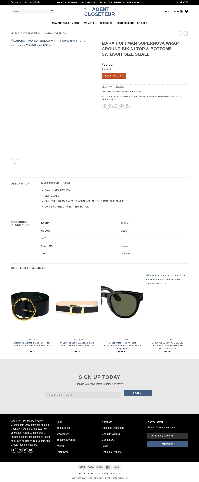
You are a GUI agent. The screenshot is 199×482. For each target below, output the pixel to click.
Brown (124, 231)
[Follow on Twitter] (184, 2)
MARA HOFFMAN (55, 33)
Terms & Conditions (109, 473)
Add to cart (114, 75)
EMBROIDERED (131, 96)
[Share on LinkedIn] (127, 106)
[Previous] (16, 101)
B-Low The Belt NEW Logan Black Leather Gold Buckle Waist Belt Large (77, 344)
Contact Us (16, 2)
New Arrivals (60, 23)
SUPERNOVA (164, 96)
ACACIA (125, 223)
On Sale (142, 23)
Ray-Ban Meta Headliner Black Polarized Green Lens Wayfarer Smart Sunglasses (122, 345)
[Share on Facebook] (104, 106)
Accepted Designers (113, 428)
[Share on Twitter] (110, 106)
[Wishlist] (186, 11)
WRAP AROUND (109, 100)
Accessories (118, 91)
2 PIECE (111, 96)
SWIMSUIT (177, 96)
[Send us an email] (186, 2)
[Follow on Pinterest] (30, 450)
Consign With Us (111, 434)
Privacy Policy (87, 473)
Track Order (62, 452)
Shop (59, 422)
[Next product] (179, 33)
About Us (107, 422)
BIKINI (120, 96)
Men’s (75, 23)
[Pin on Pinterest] (121, 106)
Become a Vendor (32, 2)
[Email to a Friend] (115, 106)
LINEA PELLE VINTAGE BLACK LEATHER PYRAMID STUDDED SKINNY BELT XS (167, 345)
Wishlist (60, 446)
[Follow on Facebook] (178, 2)
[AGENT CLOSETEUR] (99, 12)
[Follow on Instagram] (181, 2)
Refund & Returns (112, 452)
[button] (165, 12)
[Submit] (52, 11)
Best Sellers (125, 23)
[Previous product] (185, 33)
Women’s (89, 23)
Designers (106, 23)
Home (15, 33)
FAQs (105, 446)
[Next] (91, 101)
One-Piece (126, 253)
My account (62, 434)
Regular (124, 246)
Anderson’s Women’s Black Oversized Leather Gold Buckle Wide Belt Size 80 (32, 344)
